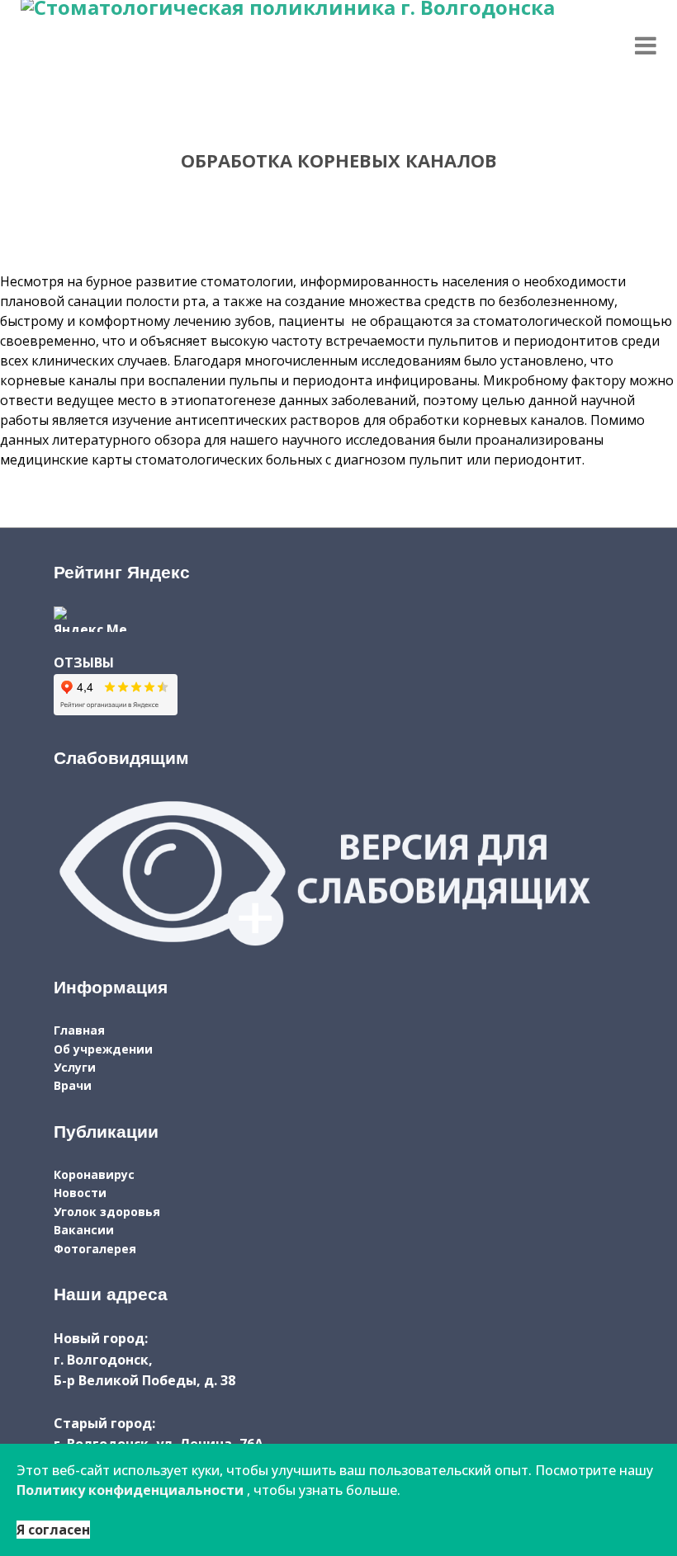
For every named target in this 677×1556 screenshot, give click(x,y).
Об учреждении (103, 1049)
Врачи (73, 1085)
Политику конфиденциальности (130, 1490)
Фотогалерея (95, 1249)
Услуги (75, 1067)
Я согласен (53, 1530)
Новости (80, 1192)
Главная (79, 1030)
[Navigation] (645, 45)
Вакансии (84, 1230)
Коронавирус (94, 1174)
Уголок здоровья (107, 1211)
